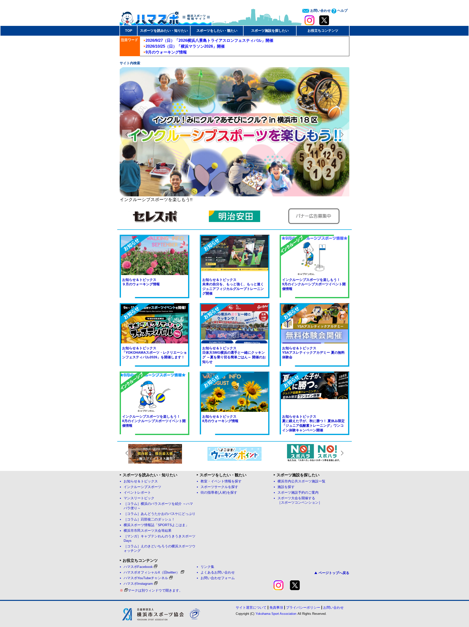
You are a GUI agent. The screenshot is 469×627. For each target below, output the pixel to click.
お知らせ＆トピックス (141, 481)
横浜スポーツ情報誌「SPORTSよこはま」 (156, 525)
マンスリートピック (139, 498)
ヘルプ (342, 10)
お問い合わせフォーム (218, 578)
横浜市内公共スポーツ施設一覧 (301, 481)
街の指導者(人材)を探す (219, 492)
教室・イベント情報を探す (221, 481)
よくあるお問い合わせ (218, 572)
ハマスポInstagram (138, 583)
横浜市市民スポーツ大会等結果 (147, 530)
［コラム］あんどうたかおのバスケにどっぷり (159, 514)
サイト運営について (251, 607)
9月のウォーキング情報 (166, 52)
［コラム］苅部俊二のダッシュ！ (149, 519)
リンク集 (207, 567)
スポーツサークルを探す (219, 487)
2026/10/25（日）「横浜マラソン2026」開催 (185, 46)
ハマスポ (166, 16)
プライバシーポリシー (303, 607)
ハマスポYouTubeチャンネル (146, 578)
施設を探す (286, 487)
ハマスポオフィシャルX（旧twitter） (152, 572)
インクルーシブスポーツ (142, 487)
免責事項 (276, 607)
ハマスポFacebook (138, 567)
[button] (342, 134)
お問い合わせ (320, 10)
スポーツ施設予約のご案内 (298, 492)
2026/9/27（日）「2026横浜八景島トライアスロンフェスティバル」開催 (209, 40)
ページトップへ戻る (334, 573)
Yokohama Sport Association (276, 614)
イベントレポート (137, 492)
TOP (128, 30)
